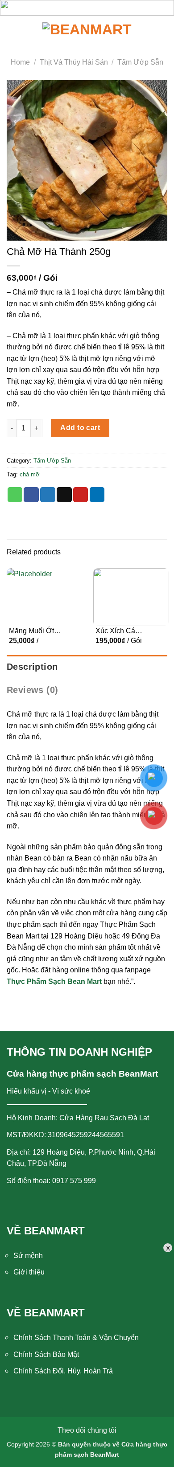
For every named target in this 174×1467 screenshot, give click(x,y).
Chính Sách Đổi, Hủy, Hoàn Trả (63, 1371)
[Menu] (16, 31)
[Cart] (160, 31)
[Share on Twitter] (47, 494)
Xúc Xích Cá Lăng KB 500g (118, 631)
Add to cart (80, 427)
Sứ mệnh (28, 1255)
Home (20, 62)
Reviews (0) (32, 690)
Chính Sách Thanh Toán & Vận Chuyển (76, 1337)
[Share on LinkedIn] (97, 494)
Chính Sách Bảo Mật (46, 1354)
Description (32, 667)
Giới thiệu (29, 1272)
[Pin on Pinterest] (80, 494)
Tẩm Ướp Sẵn (140, 62)
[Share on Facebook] (31, 494)
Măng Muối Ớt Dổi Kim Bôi (31, 631)
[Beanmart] (87, 31)
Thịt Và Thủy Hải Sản (74, 62)
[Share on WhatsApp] (15, 494)
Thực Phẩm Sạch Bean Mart (54, 981)
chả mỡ (30, 474)
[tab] (87, 666)
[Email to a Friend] (64, 494)
